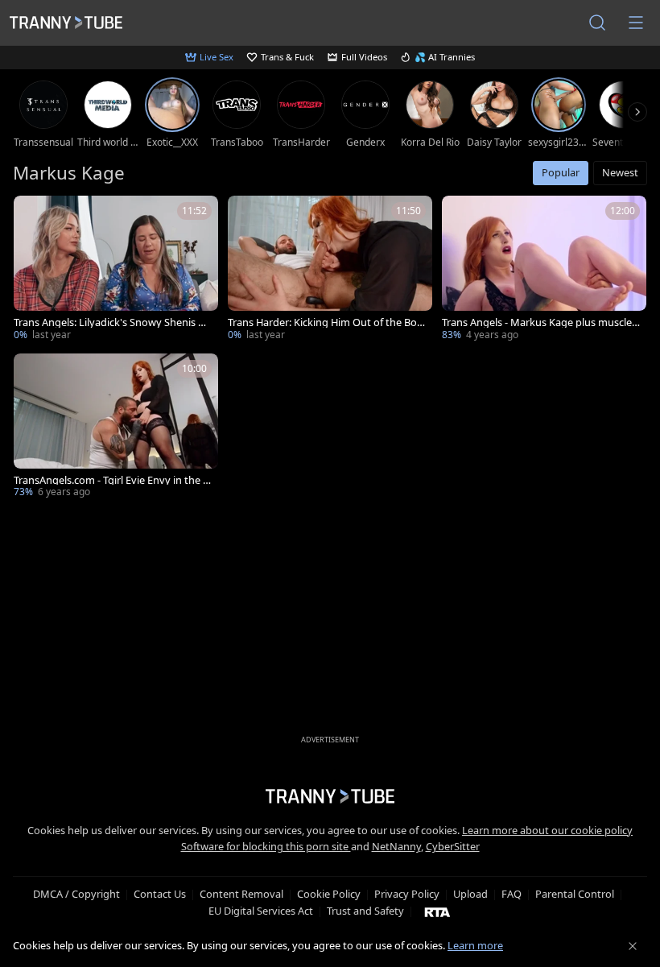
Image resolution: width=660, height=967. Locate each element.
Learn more (475, 945)
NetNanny (396, 846)
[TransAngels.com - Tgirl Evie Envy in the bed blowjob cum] (116, 427)
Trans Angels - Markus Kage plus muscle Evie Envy (541, 322)
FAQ (511, 893)
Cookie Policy (329, 893)
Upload (470, 893)
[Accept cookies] (632, 946)
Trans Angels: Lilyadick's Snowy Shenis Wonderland (111, 322)
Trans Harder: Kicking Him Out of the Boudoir (325, 322)
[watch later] (33, 215)
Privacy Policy (406, 893)
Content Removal (241, 893)
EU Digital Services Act (260, 910)
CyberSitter (453, 846)
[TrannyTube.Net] (66, 22)
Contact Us (160, 893)
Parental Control (574, 893)
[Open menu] (635, 22)
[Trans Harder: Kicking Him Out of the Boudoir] (330, 270)
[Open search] (597, 22)
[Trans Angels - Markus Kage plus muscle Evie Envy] (544, 270)
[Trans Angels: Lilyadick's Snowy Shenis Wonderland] (116, 270)
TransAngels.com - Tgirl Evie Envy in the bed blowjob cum (111, 480)
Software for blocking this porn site (266, 846)
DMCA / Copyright (76, 893)
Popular (561, 172)
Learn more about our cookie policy (547, 830)
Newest (620, 172)
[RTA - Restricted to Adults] (437, 911)
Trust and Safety (365, 910)
